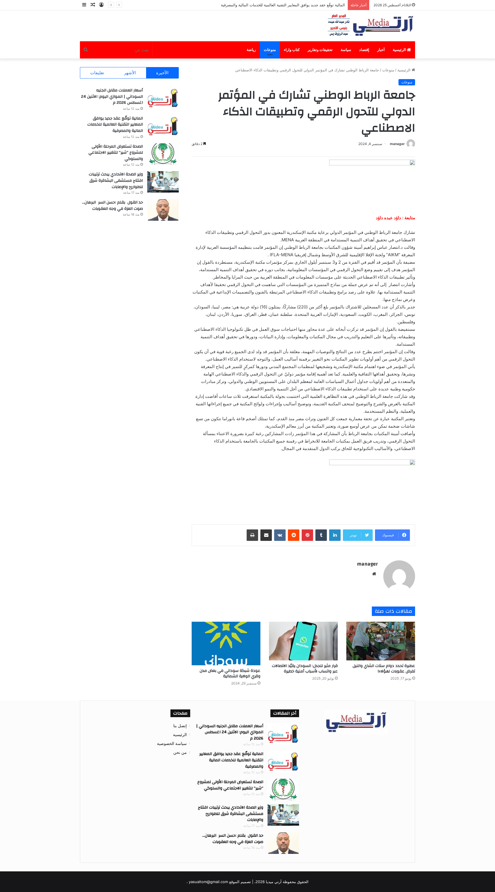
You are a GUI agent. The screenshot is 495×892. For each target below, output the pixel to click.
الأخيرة (162, 72)
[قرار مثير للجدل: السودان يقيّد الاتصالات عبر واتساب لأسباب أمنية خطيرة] (303, 641)
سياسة (346, 50)
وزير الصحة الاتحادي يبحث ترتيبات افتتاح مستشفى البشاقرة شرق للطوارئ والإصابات (116, 180)
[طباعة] (252, 535)
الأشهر (130, 72)
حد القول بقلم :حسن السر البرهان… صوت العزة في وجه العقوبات (112, 205)
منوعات (270, 50)
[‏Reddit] (293, 535)
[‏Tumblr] (321, 535)
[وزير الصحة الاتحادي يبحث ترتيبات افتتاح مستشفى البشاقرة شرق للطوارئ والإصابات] (163, 182)
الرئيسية (400, 50)
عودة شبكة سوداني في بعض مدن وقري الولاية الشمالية (230, 673)
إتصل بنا (180, 725)
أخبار (381, 50)
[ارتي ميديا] (371, 25)
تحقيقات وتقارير (320, 50)
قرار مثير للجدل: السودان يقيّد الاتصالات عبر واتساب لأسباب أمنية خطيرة (305, 668)
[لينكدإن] (335, 535)
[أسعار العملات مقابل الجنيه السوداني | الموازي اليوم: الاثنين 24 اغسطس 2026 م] (163, 98)
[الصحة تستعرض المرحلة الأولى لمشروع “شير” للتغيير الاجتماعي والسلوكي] (163, 154)
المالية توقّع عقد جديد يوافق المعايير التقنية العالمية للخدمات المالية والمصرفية (282, 5)
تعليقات (97, 72)
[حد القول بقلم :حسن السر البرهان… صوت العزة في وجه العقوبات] (163, 210)
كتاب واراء (292, 50)
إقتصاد (364, 50)
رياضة (251, 50)
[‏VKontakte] (280, 535)
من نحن (180, 752)
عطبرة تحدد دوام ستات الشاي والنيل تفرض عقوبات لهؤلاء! (384, 668)
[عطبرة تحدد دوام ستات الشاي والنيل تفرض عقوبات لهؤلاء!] (380, 641)
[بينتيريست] (307, 535)
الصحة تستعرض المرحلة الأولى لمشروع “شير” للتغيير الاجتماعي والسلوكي (116, 153)
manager (397, 144)
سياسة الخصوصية (172, 743)
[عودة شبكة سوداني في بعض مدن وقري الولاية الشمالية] (226, 643)
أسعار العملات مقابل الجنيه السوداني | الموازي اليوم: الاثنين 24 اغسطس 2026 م (112, 96)
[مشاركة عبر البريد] (266, 535)
